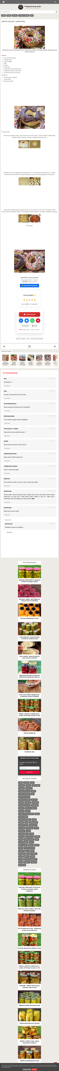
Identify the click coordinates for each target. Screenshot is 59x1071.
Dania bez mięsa (23, 825)
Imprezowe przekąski (24, 799)
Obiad (20, 782)
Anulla (6, 441)
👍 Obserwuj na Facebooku (29, 285)
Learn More (27, 1069)
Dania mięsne (36, 785)
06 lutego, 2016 (52, 440)
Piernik (32, 856)
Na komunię (22, 865)
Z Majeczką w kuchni (10, 466)
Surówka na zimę (29, 752)
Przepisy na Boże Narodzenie (26, 794)
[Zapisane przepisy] (55, 2)
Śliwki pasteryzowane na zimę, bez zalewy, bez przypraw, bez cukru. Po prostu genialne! (29, 676)
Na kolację (27, 802)
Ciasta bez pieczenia (24, 796)
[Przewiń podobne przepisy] (57, 360)
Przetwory (21, 785)
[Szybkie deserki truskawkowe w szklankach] (14, 358)
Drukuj (35, 325)
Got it (34, 1069)
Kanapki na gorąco (31, 853)
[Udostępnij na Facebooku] (21, 320)
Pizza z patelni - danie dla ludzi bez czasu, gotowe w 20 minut (29, 657)
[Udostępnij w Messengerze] (27, 320)
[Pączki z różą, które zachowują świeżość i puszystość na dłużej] (22, 358)
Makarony (26, 856)
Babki (36, 839)
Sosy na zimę (29, 836)
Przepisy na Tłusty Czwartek (37, 338)
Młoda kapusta (33, 822)
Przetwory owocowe (24, 805)
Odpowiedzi (8, 520)
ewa (5, 378)
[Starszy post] (54, 346)
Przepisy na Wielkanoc (24, 819)
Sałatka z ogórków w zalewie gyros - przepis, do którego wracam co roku (29, 714)
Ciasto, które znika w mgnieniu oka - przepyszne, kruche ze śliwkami (29, 695)
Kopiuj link (26, 325)
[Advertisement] (29, 94)
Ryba (32, 851)
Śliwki (31, 15)
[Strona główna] (29, 346)
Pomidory (15, 15)
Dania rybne (22, 853)
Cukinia (3, 15)
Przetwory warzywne (24, 791)
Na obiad (26, 782)
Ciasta (32, 782)
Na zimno (34, 799)
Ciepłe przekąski (23, 816)
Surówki (21, 802)
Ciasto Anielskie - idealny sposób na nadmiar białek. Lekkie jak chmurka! (30, 363)
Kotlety (28, 811)
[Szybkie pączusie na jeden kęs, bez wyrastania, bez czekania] (47, 358)
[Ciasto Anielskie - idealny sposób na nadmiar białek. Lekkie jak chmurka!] (31, 358)
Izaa (5, 391)
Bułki (26, 822)
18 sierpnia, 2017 (51, 478)
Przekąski (21, 788)
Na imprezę (29, 788)
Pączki (28, 338)
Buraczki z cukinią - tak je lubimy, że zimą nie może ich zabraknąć (29, 600)
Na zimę (28, 785)
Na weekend (35, 805)
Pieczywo (21, 811)
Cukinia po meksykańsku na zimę (29, 1060)
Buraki (20, 839)
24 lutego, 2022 (52, 523)
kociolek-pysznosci (10, 403)
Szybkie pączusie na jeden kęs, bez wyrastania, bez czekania (48, 363)
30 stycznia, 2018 (51, 507)
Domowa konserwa (29, 848)
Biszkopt (37, 836)
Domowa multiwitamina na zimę (29, 618)
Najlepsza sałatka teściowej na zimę (29, 1005)
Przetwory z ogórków (23, 15)
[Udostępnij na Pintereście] (38, 320)
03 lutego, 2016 (52, 378)
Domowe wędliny (23, 842)
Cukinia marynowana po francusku (29, 1023)
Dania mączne (33, 825)
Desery (34, 819)
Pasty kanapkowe (23, 833)
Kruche (31, 842)
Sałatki (33, 791)
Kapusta (21, 808)
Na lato (36, 845)
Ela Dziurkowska (9, 416)
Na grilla (9, 15)
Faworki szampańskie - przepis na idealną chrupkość (5, 363)
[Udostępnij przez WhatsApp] (32, 320)
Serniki (28, 831)
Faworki (21, 859)
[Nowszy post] (4, 346)
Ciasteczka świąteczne (30, 859)
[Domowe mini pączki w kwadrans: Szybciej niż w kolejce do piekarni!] (39, 358)
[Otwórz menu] (3, 2)
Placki (27, 851)
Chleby (20, 848)
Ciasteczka (22, 831)
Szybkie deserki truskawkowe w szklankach (14, 363)
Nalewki (31, 845)
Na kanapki (35, 802)
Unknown (7, 478)
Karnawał (18, 338)
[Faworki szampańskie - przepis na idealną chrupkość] (5, 358)
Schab (31, 833)
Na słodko (21, 828)
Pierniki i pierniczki (28, 839)
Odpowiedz (7, 385)
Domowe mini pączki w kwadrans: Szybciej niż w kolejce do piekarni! (39, 363)
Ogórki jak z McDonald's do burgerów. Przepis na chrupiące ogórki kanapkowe (29, 580)
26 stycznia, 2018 (51, 490)
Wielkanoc (26, 862)
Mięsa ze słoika (23, 845)
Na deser (23, 338)
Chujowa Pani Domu (10, 453)
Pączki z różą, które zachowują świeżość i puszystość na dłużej (22, 363)
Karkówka (21, 851)
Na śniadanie (29, 828)
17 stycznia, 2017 (51, 453)
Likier (20, 856)
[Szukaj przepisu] (56, 11)
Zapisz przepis (30, 314)
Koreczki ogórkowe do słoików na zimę (29, 948)
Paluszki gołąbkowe (29, 733)
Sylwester (33, 862)
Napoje (37, 814)
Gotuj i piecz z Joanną (11, 428)
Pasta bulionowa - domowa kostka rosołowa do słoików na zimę (29, 637)
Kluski (20, 862)
